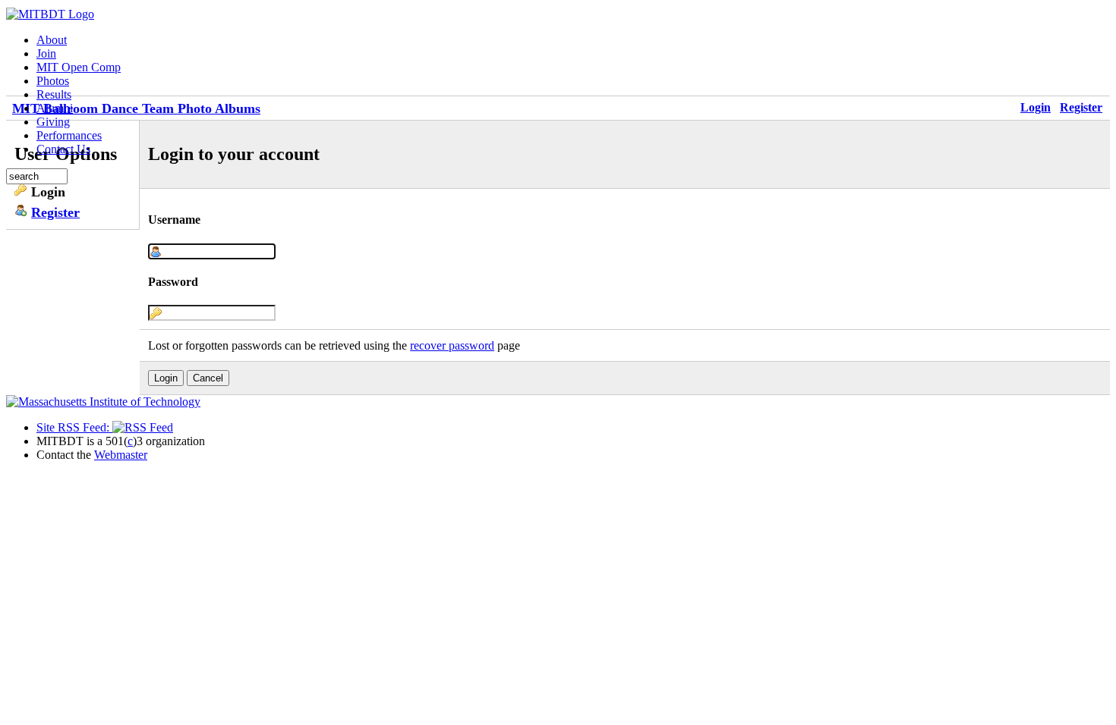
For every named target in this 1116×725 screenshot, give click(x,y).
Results (53, 94)
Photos (52, 80)
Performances (69, 135)
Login (1035, 107)
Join (46, 53)
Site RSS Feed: (74, 427)
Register (1081, 107)
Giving (53, 121)
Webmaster (120, 454)
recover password (452, 345)
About (51, 39)
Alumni (54, 108)
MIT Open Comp (78, 67)
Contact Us (63, 149)
